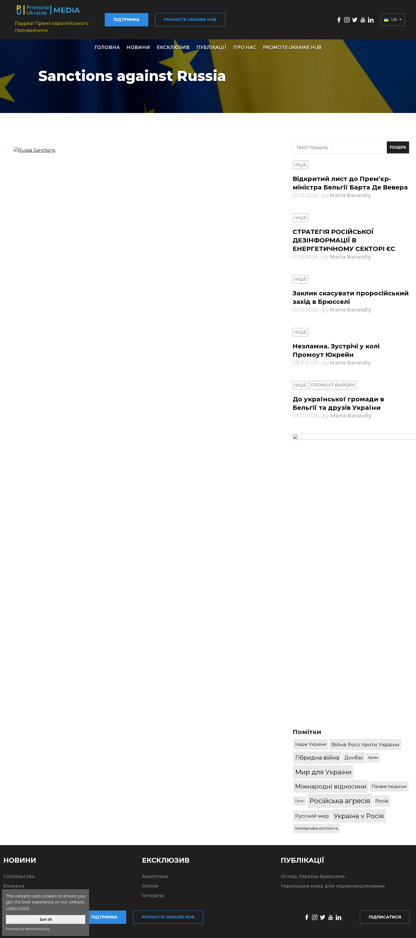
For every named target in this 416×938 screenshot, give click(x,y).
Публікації (211, 47)
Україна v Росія (359, 816)
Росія (381, 801)
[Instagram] (347, 19)
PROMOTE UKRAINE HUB (292, 47)
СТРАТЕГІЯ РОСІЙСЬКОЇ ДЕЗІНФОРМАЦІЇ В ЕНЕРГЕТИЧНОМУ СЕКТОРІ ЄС (344, 240)
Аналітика (155, 876)
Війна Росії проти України (365, 744)
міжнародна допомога (316, 828)
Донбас (353, 757)
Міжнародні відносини (330, 786)
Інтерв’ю (153, 895)
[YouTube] (363, 19)
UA (394, 19)
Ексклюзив (173, 47)
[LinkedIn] (371, 19)
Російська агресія (339, 801)
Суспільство (19, 876)
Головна (107, 47)
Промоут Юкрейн (333, 385)
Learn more (17, 908)
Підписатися (385, 917)
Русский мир (312, 816)
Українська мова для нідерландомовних (333, 886)
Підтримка (126, 19)
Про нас (244, 47)
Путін (299, 801)
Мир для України (323, 772)
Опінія (150, 886)
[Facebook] (339, 19)
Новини (138, 47)
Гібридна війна (317, 757)
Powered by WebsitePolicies (27, 929)
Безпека (13, 886)
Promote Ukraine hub (190, 19)
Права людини (389, 786)
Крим (373, 757)
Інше (300, 164)
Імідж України (310, 744)
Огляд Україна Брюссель (313, 876)
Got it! (46, 919)
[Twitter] (355, 19)
